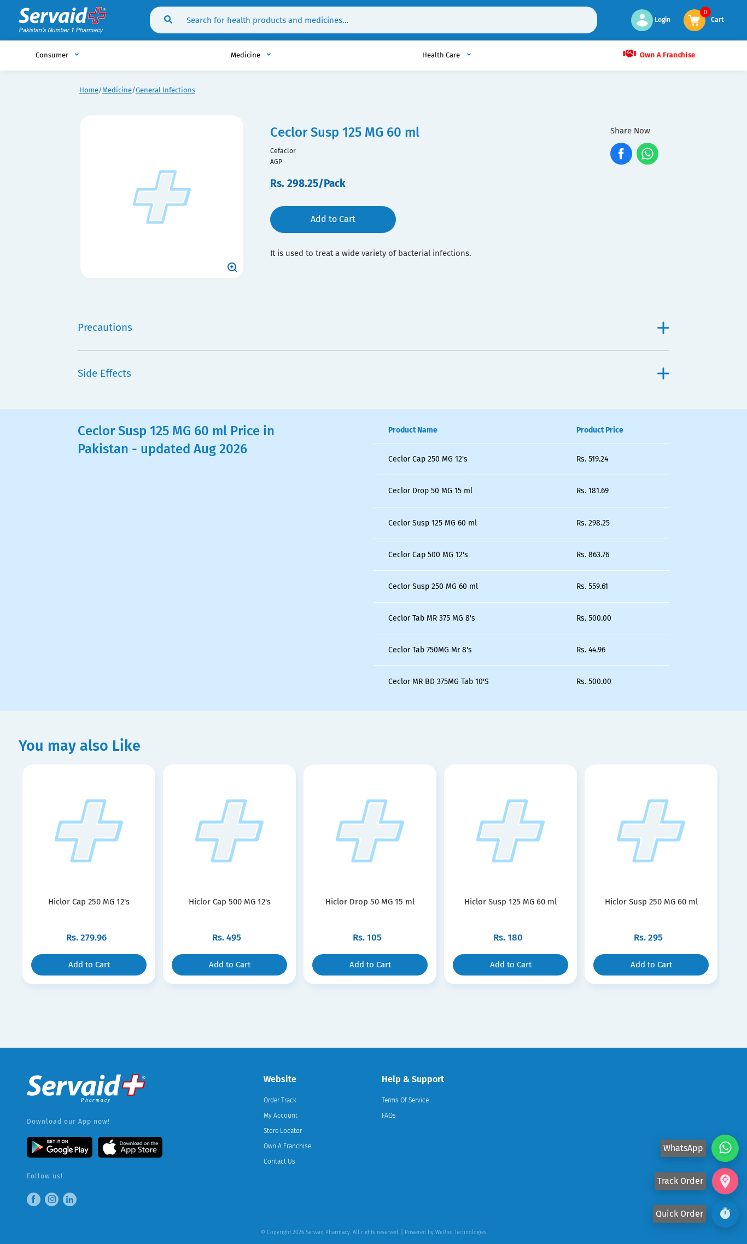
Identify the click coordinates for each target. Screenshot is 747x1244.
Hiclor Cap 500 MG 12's (230, 902)
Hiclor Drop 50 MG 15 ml (370, 902)
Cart (717, 19)
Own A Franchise (666, 55)
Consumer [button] (53, 55)
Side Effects (104, 373)
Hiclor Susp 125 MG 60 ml (510, 902)
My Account (280, 1115)
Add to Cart (333, 219)
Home (88, 90)
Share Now (630, 131)
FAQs (389, 1115)
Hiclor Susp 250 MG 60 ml (651, 902)
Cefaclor (283, 151)
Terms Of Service (405, 1100)
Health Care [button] (442, 55)
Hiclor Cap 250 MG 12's (89, 902)
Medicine (117, 90)
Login (661, 20)
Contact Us (279, 1161)
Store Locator (283, 1131)
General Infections (165, 90)
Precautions (105, 327)
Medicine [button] (246, 55)
